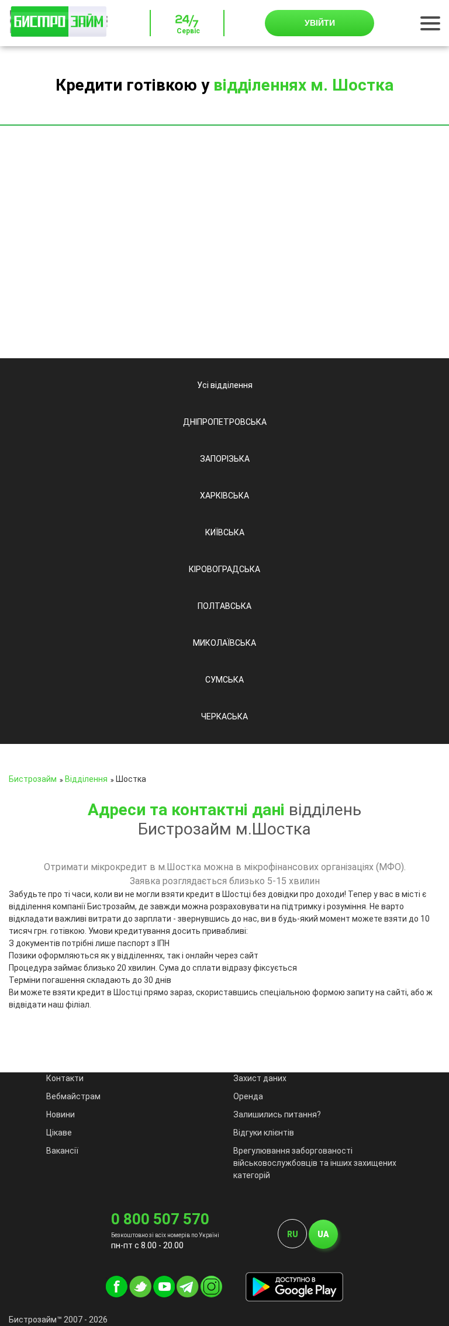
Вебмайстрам (73, 1096)
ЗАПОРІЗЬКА (225, 458)
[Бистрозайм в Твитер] (140, 1294)
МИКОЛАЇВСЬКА (224, 643)
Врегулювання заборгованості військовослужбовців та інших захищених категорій (314, 1163)
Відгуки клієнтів (263, 1132)
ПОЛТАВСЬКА (224, 606)
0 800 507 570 (160, 1219)
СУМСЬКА (224, 679)
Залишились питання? (277, 1114)
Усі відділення (225, 385)
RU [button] (292, 1234)
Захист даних (259, 1078)
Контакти (65, 1078)
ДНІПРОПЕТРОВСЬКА (225, 422)
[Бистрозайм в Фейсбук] (116, 1294)
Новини (60, 1114)
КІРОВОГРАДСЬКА (224, 569)
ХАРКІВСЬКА (224, 495)
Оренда (248, 1096)
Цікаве (59, 1132)
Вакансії (62, 1150)
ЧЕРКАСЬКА (224, 716)
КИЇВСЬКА (224, 532)
